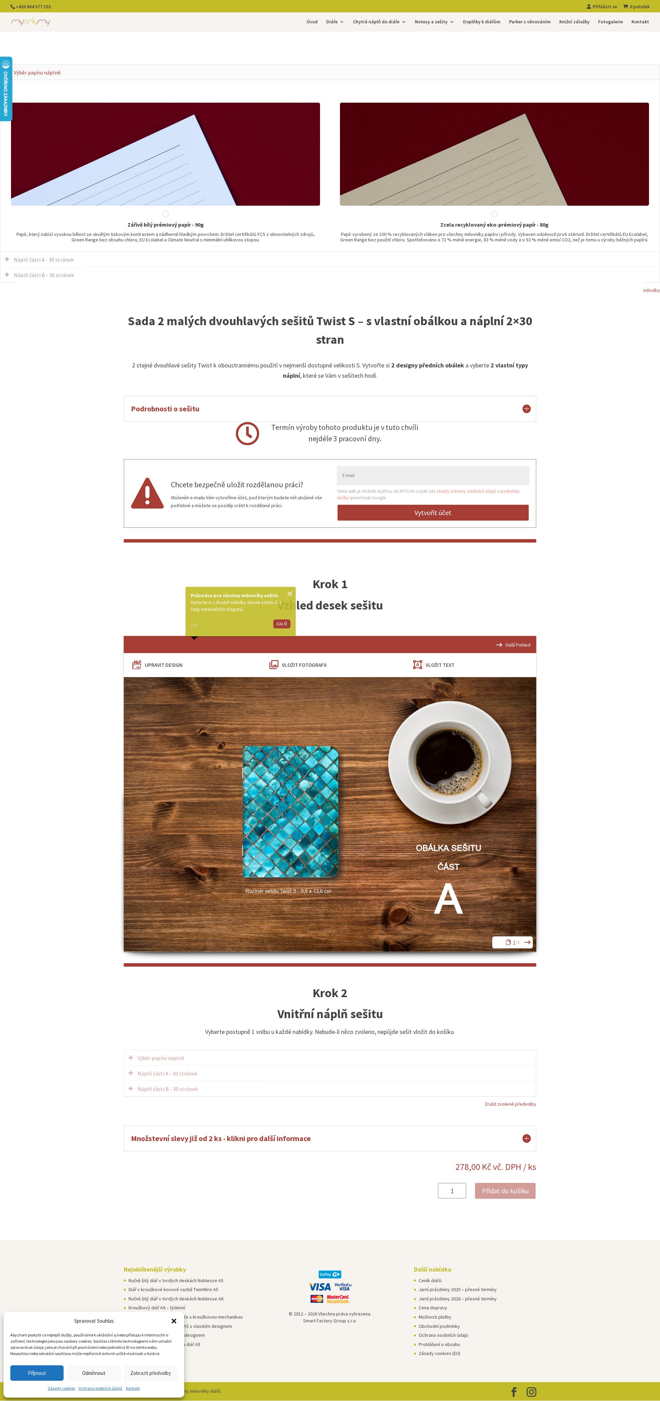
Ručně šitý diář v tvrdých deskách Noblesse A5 (176, 1280)
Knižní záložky (574, 22)
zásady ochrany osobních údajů (466, 491)
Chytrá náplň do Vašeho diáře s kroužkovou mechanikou (186, 1317)
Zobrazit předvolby (150, 1373)
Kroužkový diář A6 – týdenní (157, 1308)
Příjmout (37, 1373)
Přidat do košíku (505, 1190)
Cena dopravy (433, 1308)
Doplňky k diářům (481, 22)
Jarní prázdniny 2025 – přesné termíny (458, 1289)
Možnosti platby (435, 1317)
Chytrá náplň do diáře (376, 22)
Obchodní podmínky (439, 1326)
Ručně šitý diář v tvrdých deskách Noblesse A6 (176, 1299)
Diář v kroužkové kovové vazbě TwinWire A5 (173, 1289)
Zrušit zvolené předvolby (510, 1104)
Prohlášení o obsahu (439, 1344)
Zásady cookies (61, 1388)
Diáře (332, 22)
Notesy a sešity (431, 22)
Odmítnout (94, 1373)
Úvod (312, 22)
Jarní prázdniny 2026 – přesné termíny (458, 1299)
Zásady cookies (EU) (439, 1353)
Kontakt (133, 1388)
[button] (173, 1321)
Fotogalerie (610, 22)
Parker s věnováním (530, 22)
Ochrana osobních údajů (100, 1388)
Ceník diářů (430, 1280)
